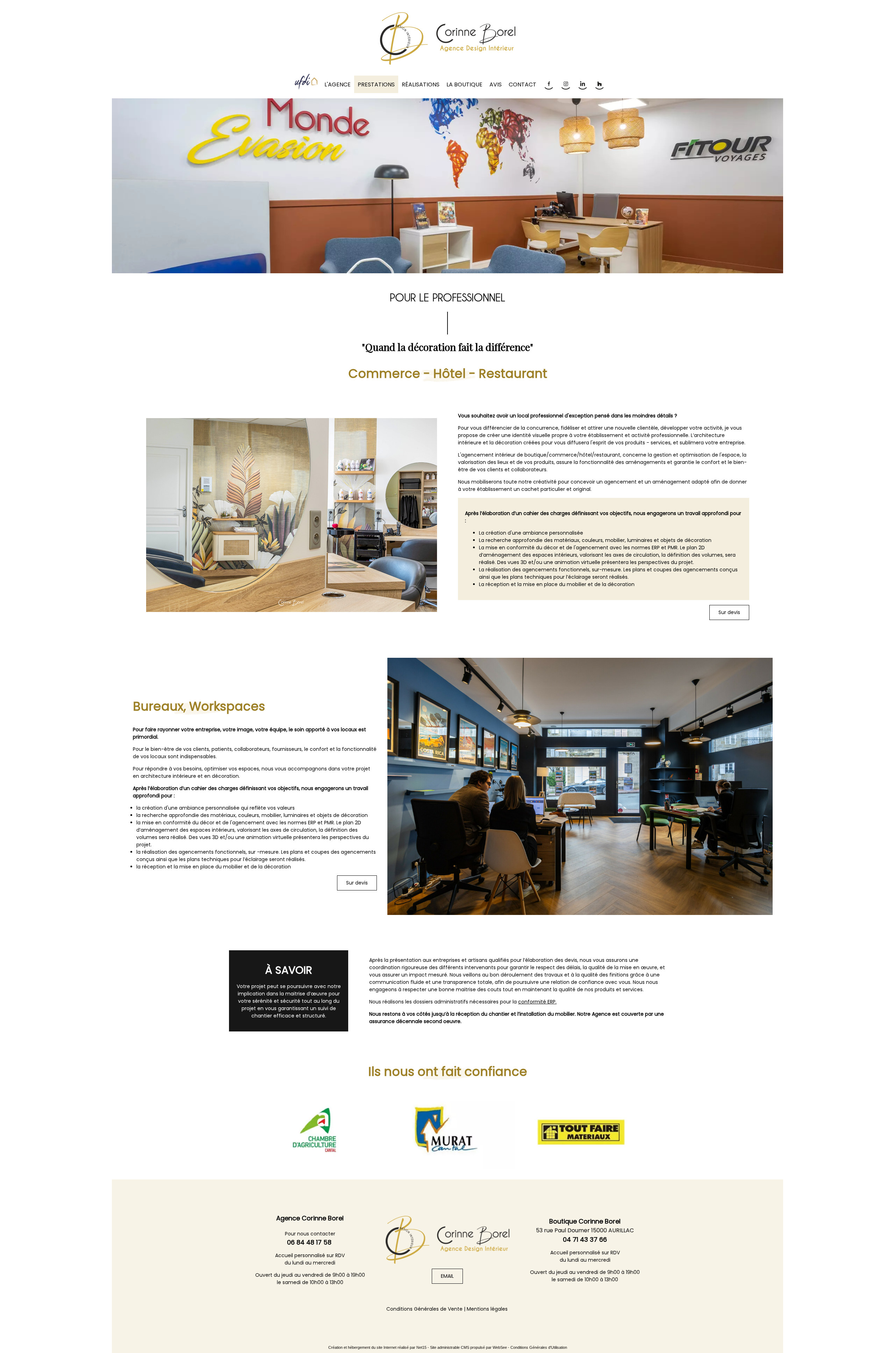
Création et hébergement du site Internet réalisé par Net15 (377, 1347)
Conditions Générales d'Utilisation (538, 1347)
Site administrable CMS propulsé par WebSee (468, 1347)
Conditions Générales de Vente (424, 1308)
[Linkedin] (582, 84)
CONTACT (522, 84)
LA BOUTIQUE (464, 84)
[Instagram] (565, 84)
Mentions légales (487, 1308)
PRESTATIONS (376, 84)
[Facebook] (548, 84)
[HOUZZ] (598, 84)
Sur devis (729, 612)
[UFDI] (306, 81)
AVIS (495, 84)
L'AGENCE (337, 84)
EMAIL (447, 1276)
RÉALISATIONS (420, 84)
